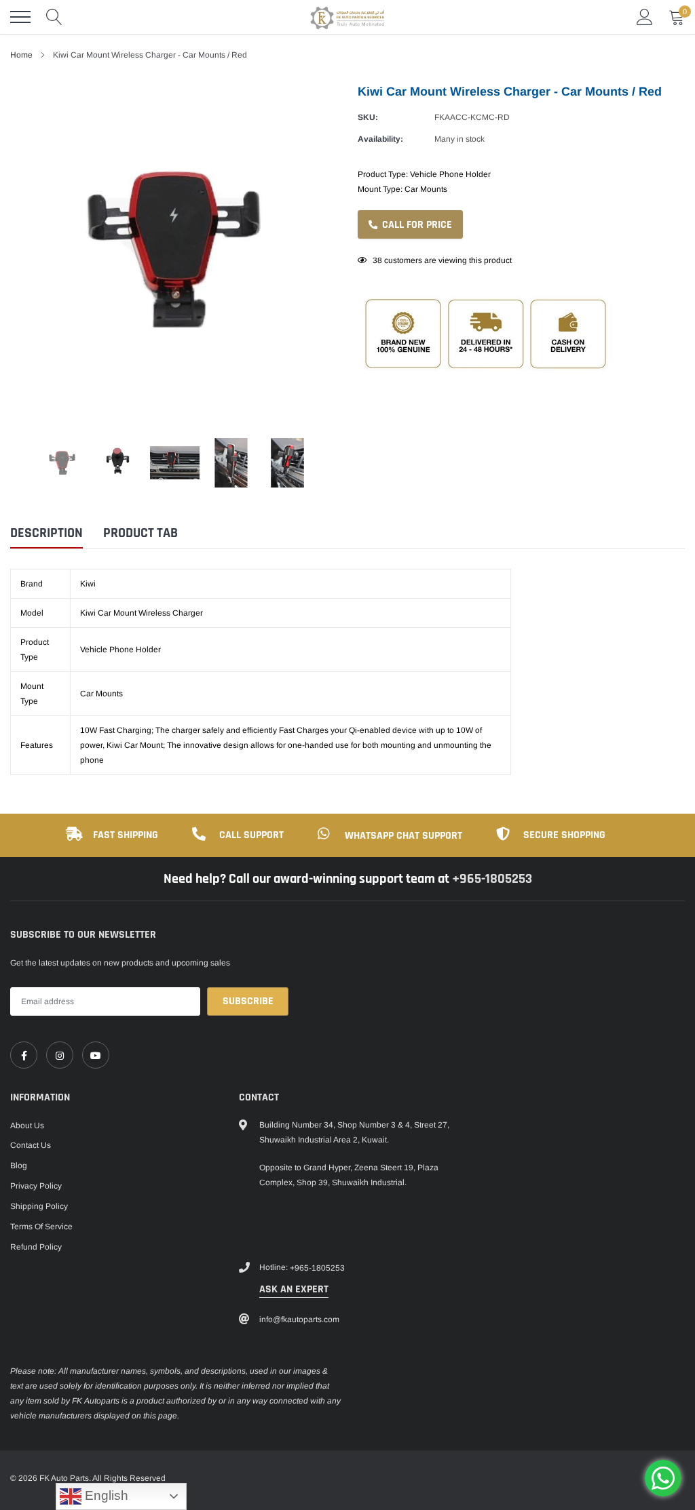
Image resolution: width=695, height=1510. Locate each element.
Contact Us (30, 1145)
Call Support (251, 835)
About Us (27, 1125)
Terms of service (41, 1226)
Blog (18, 1165)
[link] (23, 1055)
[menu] (20, 17)
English (104, 1495)
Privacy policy (36, 1186)
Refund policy (36, 1247)
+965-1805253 (492, 879)
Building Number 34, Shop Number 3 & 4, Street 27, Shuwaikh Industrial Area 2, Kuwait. (354, 1132)
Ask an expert (293, 1289)
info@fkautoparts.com (299, 1319)
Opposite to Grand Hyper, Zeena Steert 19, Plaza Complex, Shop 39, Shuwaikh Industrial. (348, 1175)
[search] (54, 17)
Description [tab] (46, 533)
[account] (645, 17)
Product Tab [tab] (140, 533)
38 (377, 260)
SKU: (368, 117)
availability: (380, 139)
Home (21, 55)
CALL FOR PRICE (415, 225)
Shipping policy (39, 1206)
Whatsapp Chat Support (403, 836)
